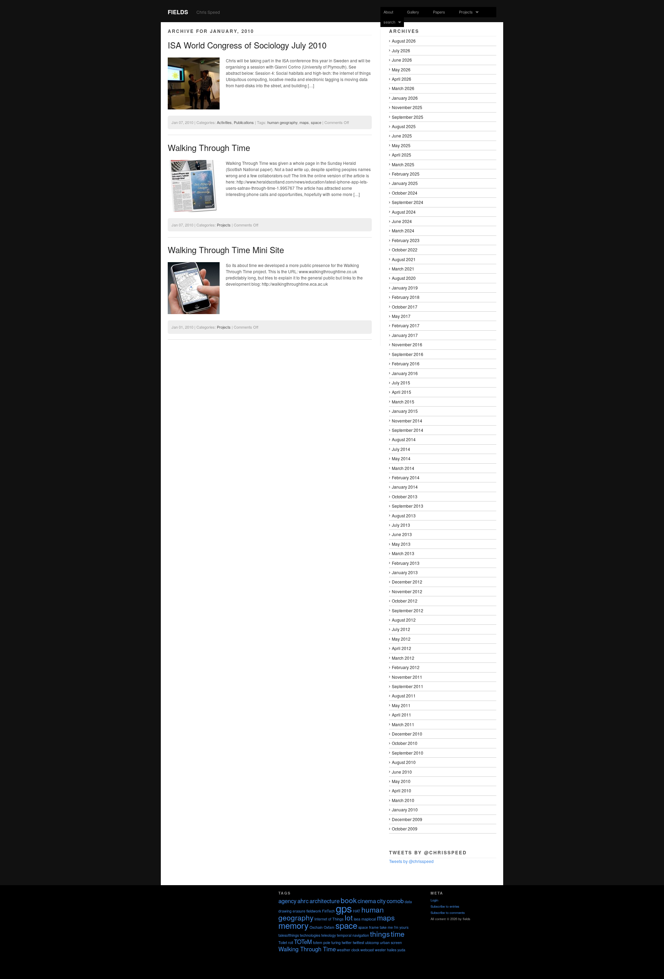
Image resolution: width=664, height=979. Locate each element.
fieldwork (313, 911)
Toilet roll (285, 942)
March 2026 (403, 88)
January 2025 (405, 183)
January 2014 (405, 487)
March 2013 (403, 553)
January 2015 (405, 411)
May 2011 (401, 705)
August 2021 (404, 259)
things (380, 933)
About (388, 12)
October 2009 (404, 828)
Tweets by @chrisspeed (411, 861)
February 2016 (405, 363)
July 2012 (401, 629)
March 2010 (403, 800)
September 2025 (407, 117)
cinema (367, 901)
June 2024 (402, 221)
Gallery (413, 12)
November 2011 (407, 677)
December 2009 (407, 819)
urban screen (391, 942)
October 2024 (404, 193)
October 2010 (404, 743)
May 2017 (401, 316)
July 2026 (401, 50)
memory (293, 925)
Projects (464, 12)
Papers (439, 12)
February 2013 (405, 563)
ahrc (302, 901)
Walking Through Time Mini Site (226, 249)
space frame (368, 927)
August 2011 (404, 695)
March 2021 (403, 269)
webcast (367, 949)
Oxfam (329, 927)
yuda (401, 949)
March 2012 (403, 658)
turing (336, 942)
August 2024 (404, 212)
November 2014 (407, 421)
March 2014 (403, 468)
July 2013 (401, 525)
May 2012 (401, 639)
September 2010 (407, 753)
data (408, 901)
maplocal (368, 919)
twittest (358, 942)
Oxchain (316, 927)
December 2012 (407, 582)
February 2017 (405, 325)
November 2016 (407, 344)
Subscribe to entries (445, 906)
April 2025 (401, 155)
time (398, 933)
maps (304, 122)
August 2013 (404, 515)
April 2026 (401, 79)
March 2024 (403, 230)
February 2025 (405, 174)
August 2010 (404, 762)
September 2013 (407, 506)
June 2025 (402, 136)
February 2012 (405, 667)
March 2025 (403, 164)
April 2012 (401, 648)
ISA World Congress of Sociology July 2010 (247, 45)
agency (287, 901)
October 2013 (404, 496)
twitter (347, 942)
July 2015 (401, 382)
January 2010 (405, 809)
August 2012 (404, 620)
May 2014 (401, 458)
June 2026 (402, 60)
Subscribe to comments (448, 912)
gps (344, 908)
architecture (325, 901)
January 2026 (405, 98)
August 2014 (404, 439)
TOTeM (303, 941)
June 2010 (402, 772)
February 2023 (405, 240)
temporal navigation (353, 935)
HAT (356, 911)
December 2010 (407, 734)
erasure (299, 911)
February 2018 (405, 297)
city (381, 901)
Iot (348, 917)
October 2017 (404, 307)
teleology (328, 935)
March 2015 (403, 401)
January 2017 (405, 335)
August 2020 (404, 278)
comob (395, 901)
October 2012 (404, 601)
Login (434, 900)
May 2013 (401, 544)
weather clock (348, 949)
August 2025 (404, 126)
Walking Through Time (209, 147)
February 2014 (405, 477)
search (387, 22)
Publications (244, 122)
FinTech (328, 911)
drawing (285, 911)
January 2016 (405, 373)
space (316, 122)
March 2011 (403, 724)
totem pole (321, 942)
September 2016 (407, 354)
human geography (282, 122)
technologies (310, 935)
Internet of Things (328, 919)
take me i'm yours (394, 927)
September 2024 (407, 202)
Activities (224, 122)
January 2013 (405, 572)
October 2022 (404, 249)
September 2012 (407, 610)
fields (178, 12)
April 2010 (401, 790)
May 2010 (401, 781)
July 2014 (401, 449)
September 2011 (407, 686)
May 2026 (401, 69)
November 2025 (407, 107)
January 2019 (405, 288)
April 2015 (401, 392)
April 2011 (401, 715)
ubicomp (372, 942)
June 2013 (402, 534)
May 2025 (401, 145)
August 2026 (404, 41)
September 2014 (407, 430)
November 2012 (407, 591)
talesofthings (288, 935)
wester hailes (385, 949)
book (349, 900)
